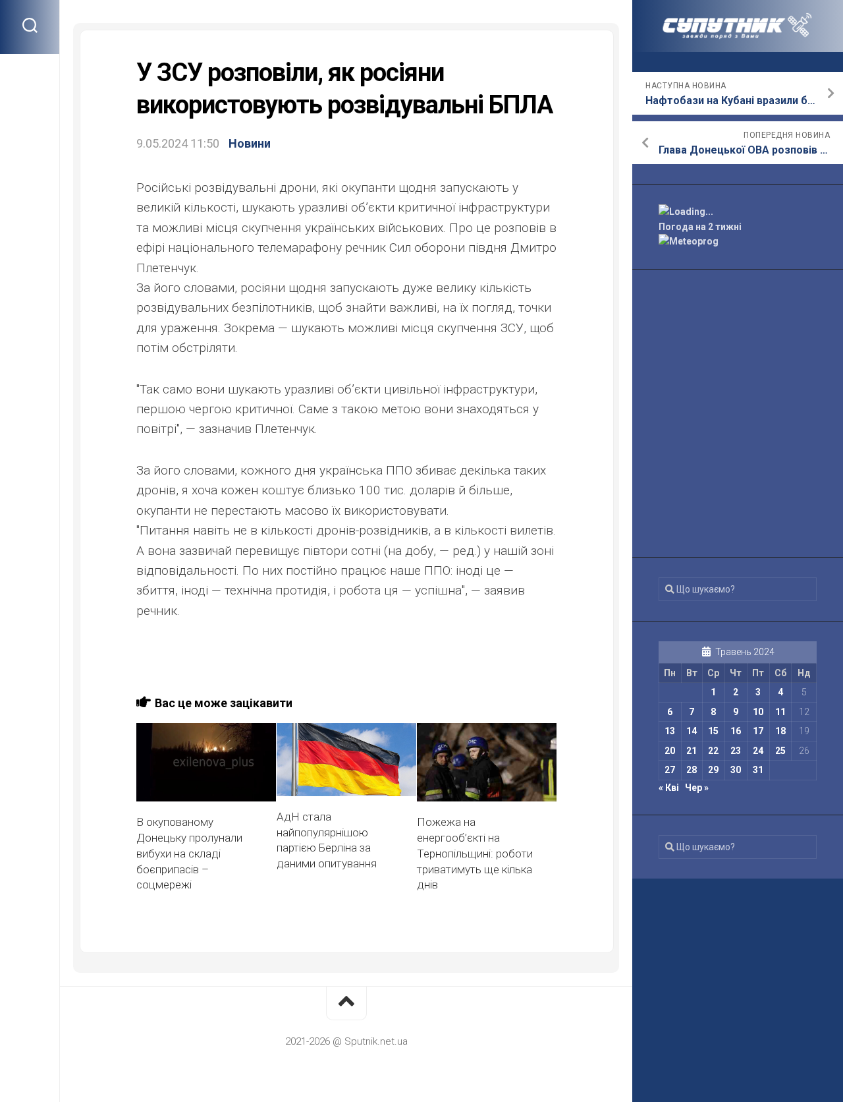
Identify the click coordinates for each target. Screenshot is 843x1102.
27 (670, 770)
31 (758, 770)
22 (713, 750)
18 (780, 731)
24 (758, 750)
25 (780, 750)
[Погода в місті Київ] (738, 211)
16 (735, 731)
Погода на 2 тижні (700, 226)
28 (691, 770)
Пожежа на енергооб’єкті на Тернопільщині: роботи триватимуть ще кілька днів (475, 853)
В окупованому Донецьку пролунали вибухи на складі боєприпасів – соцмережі (189, 853)
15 (713, 731)
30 (735, 770)
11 (780, 712)
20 (670, 750)
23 (735, 750)
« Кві (669, 787)
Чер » (697, 787)
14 (691, 731)
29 (713, 770)
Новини (250, 143)
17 (758, 731)
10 (758, 712)
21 (691, 750)
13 (670, 731)
